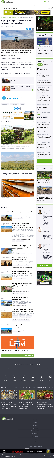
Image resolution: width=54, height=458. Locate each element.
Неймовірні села (34, 5)
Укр (45, 1)
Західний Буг (29, 317)
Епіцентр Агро (15, 319)
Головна (3, 17)
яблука (29, 291)
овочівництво (22, 267)
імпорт (14, 291)
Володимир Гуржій (21, 293)
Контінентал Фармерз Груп (24, 320)
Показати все (43, 161)
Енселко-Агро (17, 218)
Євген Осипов (15, 253)
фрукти (24, 291)
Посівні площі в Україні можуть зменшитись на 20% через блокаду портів (22, 247)
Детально (28, 355)
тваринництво (20, 265)
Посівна (22, 104)
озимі (13, 218)
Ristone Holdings (15, 317)
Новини (8, 17)
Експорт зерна (29, 253)
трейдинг (14, 305)
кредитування (15, 265)
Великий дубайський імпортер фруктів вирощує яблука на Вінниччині (22, 285)
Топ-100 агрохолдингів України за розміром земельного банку (22, 310)
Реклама (35, 436)
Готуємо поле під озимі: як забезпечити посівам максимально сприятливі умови (22, 225)
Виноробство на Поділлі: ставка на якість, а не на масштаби (43, 182)
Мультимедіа (35, 430)
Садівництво (15, 293)
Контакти (35, 439)
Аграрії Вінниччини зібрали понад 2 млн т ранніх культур (22, 272)
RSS (35, 441)
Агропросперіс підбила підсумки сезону (20, 298)
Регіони (17, 278)
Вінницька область (14, 104)
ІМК (19, 317)
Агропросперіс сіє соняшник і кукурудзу (22, 326)
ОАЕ (26, 291)
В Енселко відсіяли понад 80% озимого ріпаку (22, 213)
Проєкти (25, 5)
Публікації (35, 422)
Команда (35, 433)
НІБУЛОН (27, 319)
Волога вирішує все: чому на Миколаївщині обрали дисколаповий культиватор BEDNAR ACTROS (44, 198)
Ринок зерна (24, 253)
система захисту (24, 239)
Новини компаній (15, 17)
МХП (18, 320)
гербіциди (18, 239)
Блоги (19, 5)
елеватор (24, 305)
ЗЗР (13, 239)
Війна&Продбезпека (28, 267)
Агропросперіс (5, 104)
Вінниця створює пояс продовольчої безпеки (19, 258)
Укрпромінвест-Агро (21, 319)
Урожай (14, 278)
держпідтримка (26, 265)
